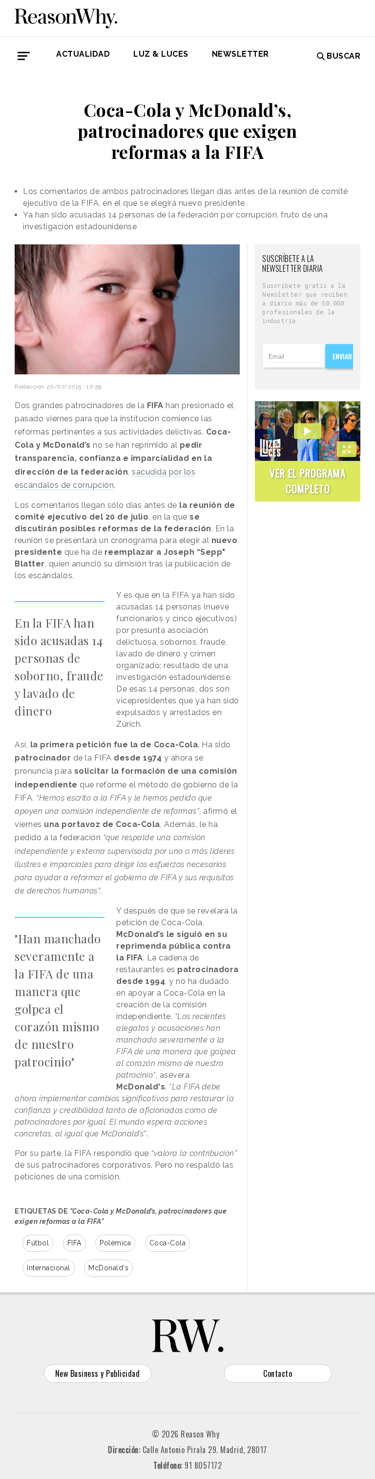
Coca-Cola (167, 1243)
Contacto (277, 1373)
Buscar (343, 56)
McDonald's (108, 1268)
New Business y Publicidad (97, 1373)
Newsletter (240, 54)
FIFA (74, 1243)
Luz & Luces (160, 54)
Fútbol (38, 1243)
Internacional (48, 1268)
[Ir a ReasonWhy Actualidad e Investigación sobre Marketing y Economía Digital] (66, 16)
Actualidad (83, 54)
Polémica (115, 1243)
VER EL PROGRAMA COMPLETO (308, 480)
